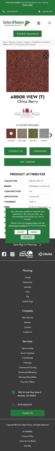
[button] (27, 34)
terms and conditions (18, 225)
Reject (34, 232)
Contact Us (15, 151)
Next (51, 133)
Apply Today (27, 5)
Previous (4, 133)
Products (27, 42)
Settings (27, 237)
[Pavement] (44, 133)
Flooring (12, 42)
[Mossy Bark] (33, 133)
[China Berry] (11, 133)
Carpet (19, 42)
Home (5, 42)
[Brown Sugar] (22, 133)
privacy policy (32, 223)
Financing (40, 151)
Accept (20, 232)
